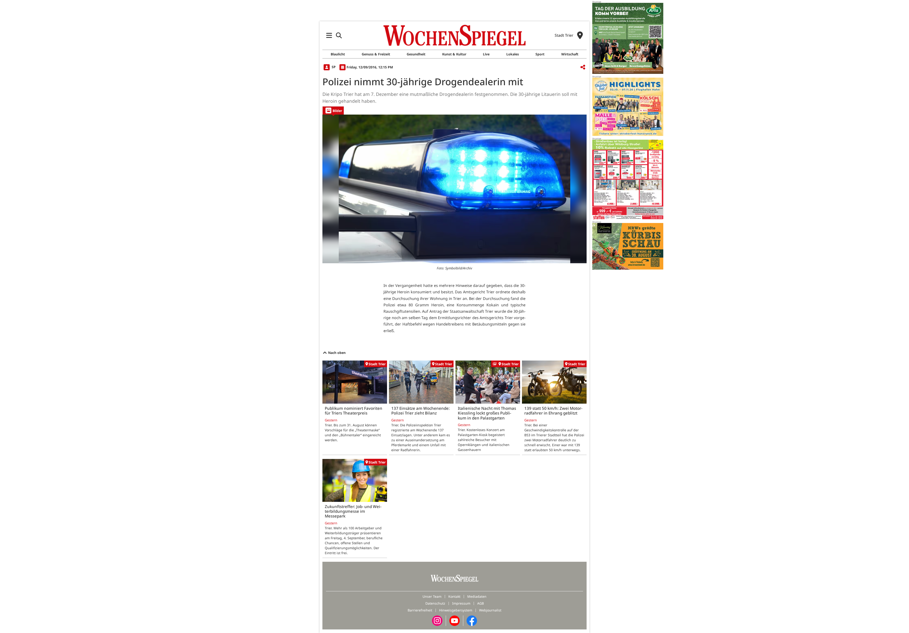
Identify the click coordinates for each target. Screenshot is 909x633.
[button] (329, 35)
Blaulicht (338, 54)
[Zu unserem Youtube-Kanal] (454, 620)
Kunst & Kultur (454, 54)
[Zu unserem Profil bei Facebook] (472, 620)
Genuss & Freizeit (376, 54)
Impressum (461, 603)
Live (486, 54)
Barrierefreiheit (420, 610)
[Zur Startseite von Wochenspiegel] (454, 35)
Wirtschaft (569, 54)
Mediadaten (476, 596)
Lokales (512, 54)
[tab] (333, 110)
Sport (539, 54)
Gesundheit (416, 54)
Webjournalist (490, 610)
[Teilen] (583, 67)
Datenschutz (435, 603)
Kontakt (454, 596)
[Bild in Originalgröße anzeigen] (454, 189)
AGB (480, 603)
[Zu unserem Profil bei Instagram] (437, 620)
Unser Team (432, 596)
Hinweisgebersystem (455, 610)
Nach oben (336, 352)
